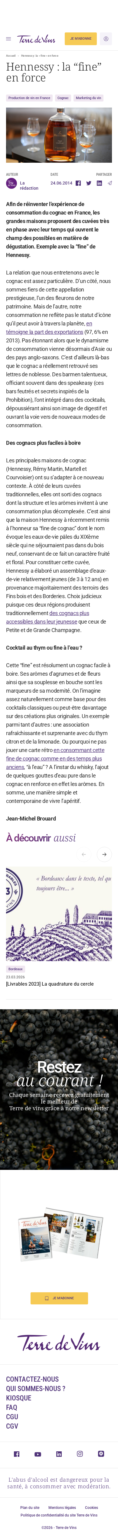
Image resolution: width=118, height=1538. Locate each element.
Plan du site (29, 1508)
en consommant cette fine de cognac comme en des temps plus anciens (55, 758)
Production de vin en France (29, 98)
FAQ (11, 1407)
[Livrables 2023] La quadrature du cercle (50, 984)
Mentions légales (62, 1508)
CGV (12, 1426)
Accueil (10, 55)
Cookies (91, 1508)
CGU (12, 1417)
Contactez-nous (32, 1379)
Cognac (63, 98)
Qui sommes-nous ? (35, 1389)
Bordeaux (15, 969)
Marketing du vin (88, 98)
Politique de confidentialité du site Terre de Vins (59, 1515)
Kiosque (18, 1398)
